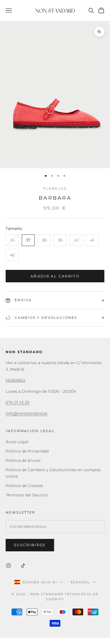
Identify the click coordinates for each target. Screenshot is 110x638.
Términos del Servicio (27, 495)
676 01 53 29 (18, 402)
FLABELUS (55, 188)
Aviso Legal (17, 441)
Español (80, 582)
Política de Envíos (23, 460)
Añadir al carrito (55, 276)
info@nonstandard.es (26, 413)
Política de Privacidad (27, 451)
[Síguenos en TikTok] (23, 565)
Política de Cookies (24, 485)
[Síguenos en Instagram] (8, 565)
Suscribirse (30, 545)
